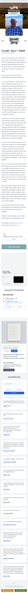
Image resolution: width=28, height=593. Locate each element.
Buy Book (14, 350)
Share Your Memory (8, 370)
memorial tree (18, 223)
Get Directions (8, 306)
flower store (17, 225)
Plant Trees (20, 306)
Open (14, 239)
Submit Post (14, 393)
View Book (6, 350)
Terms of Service (18, 587)
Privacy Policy (10, 587)
